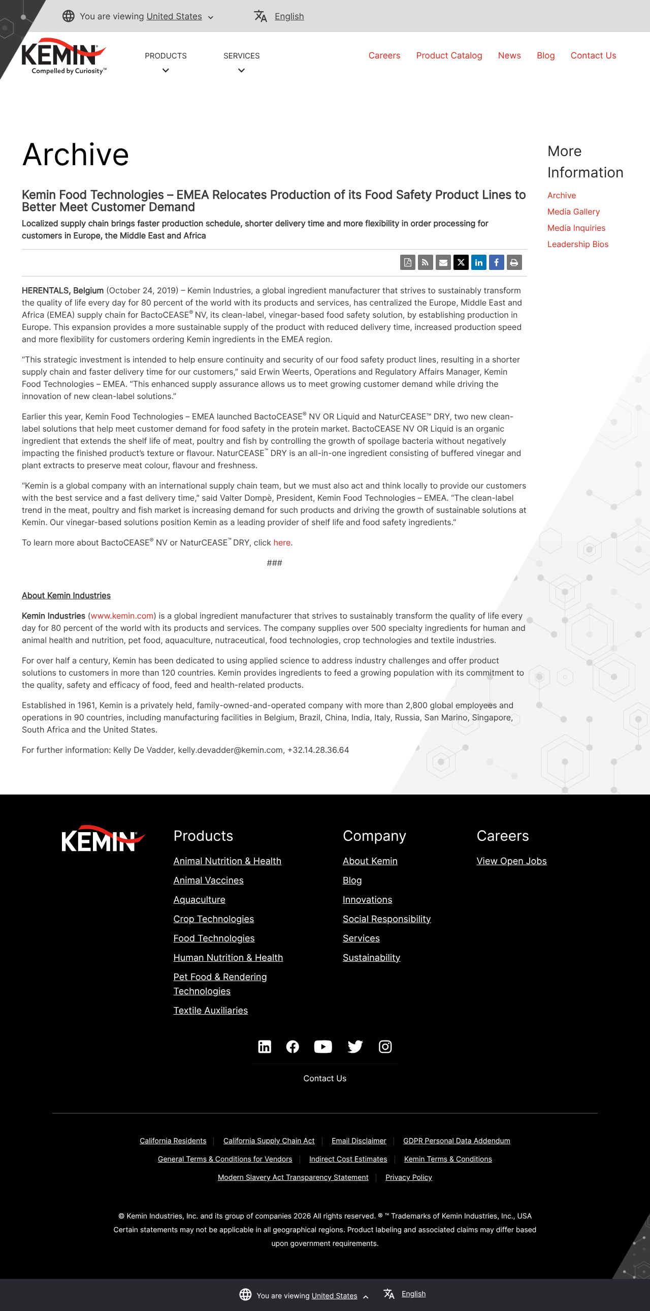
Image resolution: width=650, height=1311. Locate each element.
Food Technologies (214, 938)
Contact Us (593, 56)
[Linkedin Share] (478, 262)
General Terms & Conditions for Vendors (225, 1159)
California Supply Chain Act (269, 1141)
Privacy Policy (408, 1177)
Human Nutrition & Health (228, 958)
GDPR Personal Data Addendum (456, 1141)
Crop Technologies (214, 919)
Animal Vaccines (209, 880)
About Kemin (370, 861)
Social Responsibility (387, 919)
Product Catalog (449, 56)
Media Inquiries (576, 228)
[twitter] (355, 1047)
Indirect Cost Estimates (348, 1159)
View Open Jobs (511, 861)
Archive (561, 195)
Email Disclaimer (359, 1141)
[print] (514, 262)
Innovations (368, 900)
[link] (64, 55)
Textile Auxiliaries (211, 1010)
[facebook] (292, 1047)
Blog (546, 56)
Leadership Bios (578, 244)
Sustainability (372, 958)
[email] (443, 262)
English (289, 17)
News (509, 56)
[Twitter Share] (461, 262)
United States (174, 17)
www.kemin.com (121, 616)
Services (361, 938)
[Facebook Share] (496, 262)
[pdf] (407, 262)
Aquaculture (199, 900)
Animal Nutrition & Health (228, 861)
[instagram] (385, 1047)
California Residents (173, 1141)
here (282, 542)
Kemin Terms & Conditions (448, 1159)
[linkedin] (264, 1047)
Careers (385, 56)
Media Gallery (573, 211)
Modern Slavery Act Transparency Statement (293, 1177)
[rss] (425, 262)
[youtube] (323, 1047)
